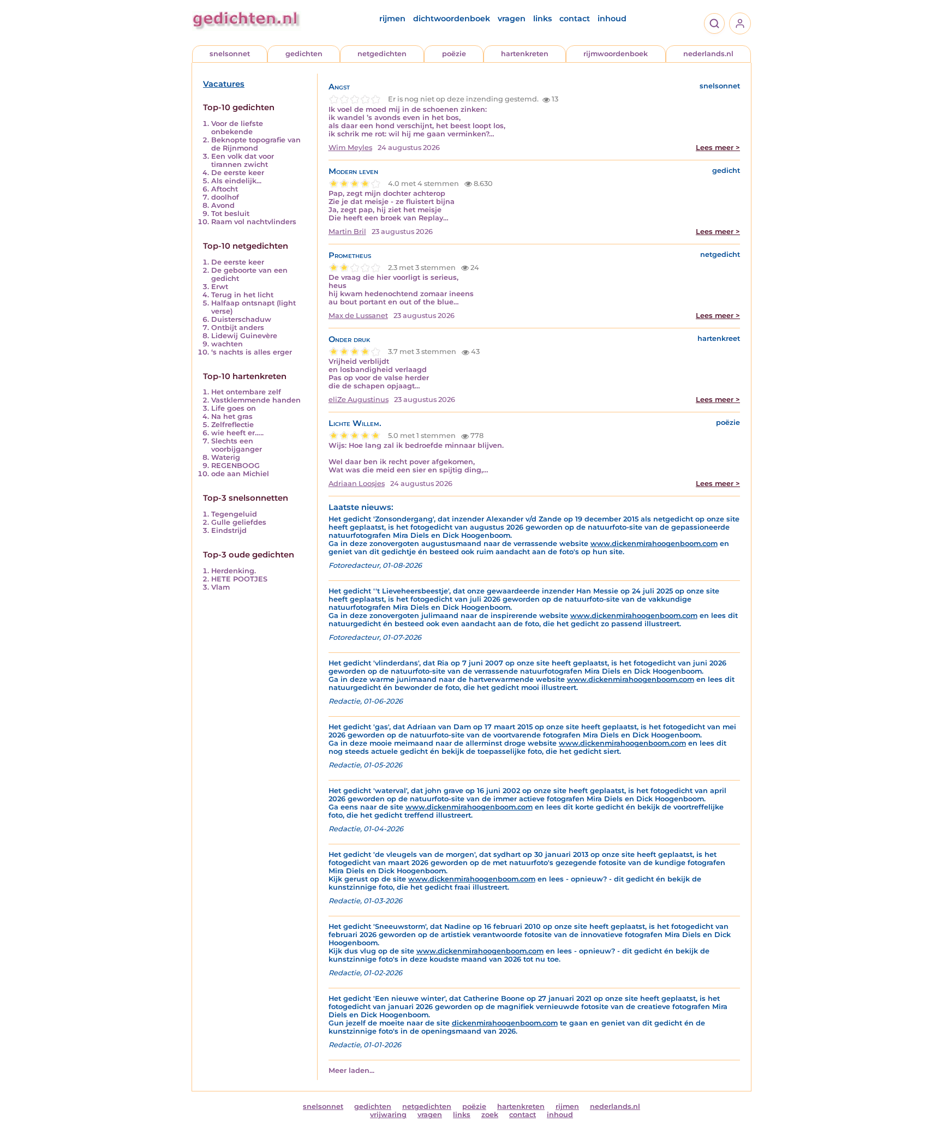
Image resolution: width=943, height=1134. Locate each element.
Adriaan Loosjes (357, 483)
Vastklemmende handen (256, 400)
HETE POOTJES (239, 579)
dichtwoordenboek (451, 18)
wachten (227, 344)
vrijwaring (388, 1115)
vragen (512, 18)
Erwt (219, 287)
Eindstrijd (229, 530)
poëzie (454, 54)
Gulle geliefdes (238, 522)
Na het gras (232, 416)
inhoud (612, 18)
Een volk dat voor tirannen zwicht (242, 160)
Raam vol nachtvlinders (253, 222)
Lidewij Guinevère (244, 336)
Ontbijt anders (237, 327)
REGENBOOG (235, 465)
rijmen (392, 18)
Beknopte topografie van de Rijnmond (256, 144)
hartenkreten (524, 54)
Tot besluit (230, 213)
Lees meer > (718, 147)
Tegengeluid (234, 514)
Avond (223, 205)
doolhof (225, 197)
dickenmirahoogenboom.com (505, 1023)
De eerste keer (237, 173)
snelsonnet (230, 54)
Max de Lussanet (358, 315)
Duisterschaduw (241, 319)
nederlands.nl (708, 54)
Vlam (220, 587)
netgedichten (382, 54)
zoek (489, 1115)
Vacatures (223, 84)
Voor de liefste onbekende (237, 127)
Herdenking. (233, 571)
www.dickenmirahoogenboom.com (654, 543)
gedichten (304, 54)
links (542, 18)
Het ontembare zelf (246, 392)
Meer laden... (351, 1070)
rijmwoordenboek (615, 54)
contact (574, 18)
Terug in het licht (242, 295)
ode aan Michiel (240, 474)
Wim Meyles (350, 147)
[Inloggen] (740, 23)
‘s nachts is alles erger (251, 352)
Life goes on (233, 408)
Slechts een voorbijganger (236, 445)
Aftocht (224, 189)
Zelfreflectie (232, 425)
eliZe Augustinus (359, 399)
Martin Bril (347, 231)
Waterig (225, 457)
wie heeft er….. (237, 433)
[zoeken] (714, 23)
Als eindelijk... (236, 181)
